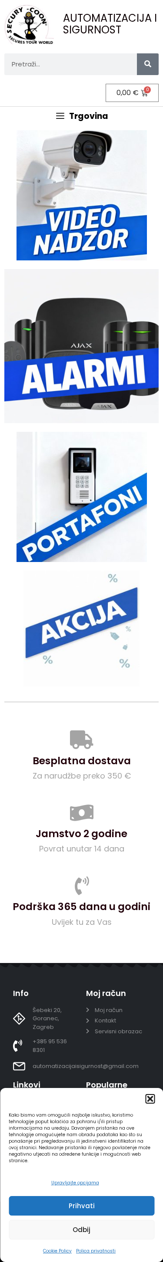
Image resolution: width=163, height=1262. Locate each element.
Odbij (81, 1229)
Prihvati (82, 1205)
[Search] (148, 64)
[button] (150, 1098)
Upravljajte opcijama (75, 1183)
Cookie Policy (57, 1251)
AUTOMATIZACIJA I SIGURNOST (110, 23)
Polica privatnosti (96, 1251)
